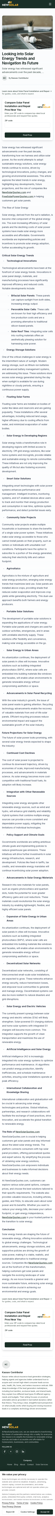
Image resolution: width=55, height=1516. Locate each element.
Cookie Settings (28, 1512)
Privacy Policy (8, 1503)
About (22, 1464)
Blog (16, 1464)
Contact (30, 1464)
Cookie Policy (36, 1503)
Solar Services (42, 1464)
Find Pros (27, 135)
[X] (10, 1451)
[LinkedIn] (23, 1451)
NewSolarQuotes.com (14, 192)
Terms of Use (22, 1503)
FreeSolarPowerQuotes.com (18, 196)
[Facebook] (4, 1451)
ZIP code (9, 120)
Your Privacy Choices (11, 1506)
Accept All (45, 1512)
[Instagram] (16, 1451)
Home (9, 1464)
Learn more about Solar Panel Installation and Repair (26, 91)
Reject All (10, 1512)
